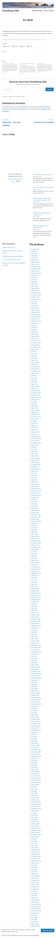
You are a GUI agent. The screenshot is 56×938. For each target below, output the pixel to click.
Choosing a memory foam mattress (12, 256)
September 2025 (36, 273)
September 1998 (36, 911)
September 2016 (36, 495)
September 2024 (36, 299)
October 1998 (35, 909)
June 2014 (34, 554)
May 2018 (34, 451)
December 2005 (36, 776)
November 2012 (36, 595)
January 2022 (35, 364)
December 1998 (36, 904)
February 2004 (35, 824)
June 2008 (34, 710)
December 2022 (36, 340)
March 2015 (34, 534)
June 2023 (34, 327)
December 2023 (36, 314)
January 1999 (35, 902)
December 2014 (36, 541)
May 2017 (34, 478)
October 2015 (35, 519)
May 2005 (34, 791)
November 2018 (36, 438)
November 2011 (36, 621)
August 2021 (35, 373)
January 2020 (35, 412)
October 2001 (35, 880)
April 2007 (34, 741)
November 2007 (36, 726)
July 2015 (34, 525)
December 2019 (36, 414)
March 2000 (34, 885)
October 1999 (35, 887)
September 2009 (36, 678)
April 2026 (34, 258)
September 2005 (36, 782)
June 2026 (34, 253)
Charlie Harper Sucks (8, 247)
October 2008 (35, 702)
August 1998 (35, 913)
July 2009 (34, 682)
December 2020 (36, 391)
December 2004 (36, 802)
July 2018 (34, 447)
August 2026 (35, 249)
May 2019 (34, 425)
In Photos (23, 109)
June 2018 (34, 449)
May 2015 (34, 530)
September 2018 (36, 443)
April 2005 (34, 793)
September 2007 (36, 730)
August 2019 (35, 419)
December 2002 (36, 854)
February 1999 (35, 900)
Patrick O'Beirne (37, 174)
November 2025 (36, 269)
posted (7, 31)
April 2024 (34, 306)
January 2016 (35, 512)
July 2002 (34, 865)
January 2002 (35, 878)
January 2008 (35, 721)
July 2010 (34, 656)
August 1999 (35, 889)
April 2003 (34, 845)
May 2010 (34, 660)
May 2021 (34, 380)
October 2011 (35, 623)
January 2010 (35, 669)
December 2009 (36, 671)
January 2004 (35, 826)
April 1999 (34, 898)
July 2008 (34, 708)
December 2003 (36, 828)
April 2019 (34, 428)
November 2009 (36, 673)
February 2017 (35, 484)
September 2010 (36, 652)
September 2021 (36, 371)
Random (51, 10)
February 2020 (35, 410)
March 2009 (34, 691)
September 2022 (36, 347)
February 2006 (35, 771)
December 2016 (36, 488)
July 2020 (34, 401)
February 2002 (35, 876)
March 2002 (34, 874)
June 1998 (34, 917)
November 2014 (36, 543)
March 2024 (34, 308)
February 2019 (35, 432)
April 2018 (34, 454)
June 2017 (34, 475)
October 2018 (35, 441)
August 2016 (35, 497)
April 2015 (34, 532)
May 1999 (34, 895)
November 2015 (36, 517)
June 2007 (34, 737)
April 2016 (34, 506)
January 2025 (35, 290)
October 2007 (35, 728)
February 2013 (35, 589)
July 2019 (34, 421)
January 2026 (35, 264)
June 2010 (34, 658)
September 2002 (36, 861)
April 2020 (34, 406)
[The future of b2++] (45, 68)
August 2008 (35, 706)
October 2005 (35, 780)
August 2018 (35, 445)
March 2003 (34, 848)
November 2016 (36, 491)
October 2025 (35, 271)
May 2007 (34, 739)
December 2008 (36, 697)
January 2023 (35, 338)
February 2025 (35, 288)
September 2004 (36, 808)
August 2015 (35, 523)
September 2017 (36, 469)
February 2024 (35, 310)
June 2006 (34, 763)
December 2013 (36, 567)
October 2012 (35, 597)
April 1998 (34, 922)
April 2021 (34, 382)
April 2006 (34, 767)
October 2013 (35, 571)
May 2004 (34, 817)
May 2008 (34, 713)
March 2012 (34, 613)
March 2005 (34, 795)
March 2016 (34, 508)
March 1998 (34, 924)
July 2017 (34, 473)
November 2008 (36, 700)
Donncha (6, 96)
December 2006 (36, 750)
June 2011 (34, 632)
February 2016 (35, 510)
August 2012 (35, 602)
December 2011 (36, 619)
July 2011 (34, 630)
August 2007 (35, 732)
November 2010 (36, 647)
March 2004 (34, 821)
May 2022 (34, 356)
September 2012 (36, 599)
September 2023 (36, 321)
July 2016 (34, 499)
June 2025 (34, 280)
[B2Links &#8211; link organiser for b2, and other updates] (28, 69)
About (46, 10)
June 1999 (34, 893)
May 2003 (34, 843)
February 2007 (35, 745)
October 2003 (35, 832)
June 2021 (34, 377)
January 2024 (35, 312)
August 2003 (35, 837)
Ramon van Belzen (37, 187)
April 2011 (34, 636)
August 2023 (35, 323)
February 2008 (35, 719)
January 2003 (35, 852)
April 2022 (34, 358)
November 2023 (36, 317)
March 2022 (34, 360)
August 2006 (35, 758)
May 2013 (34, 582)
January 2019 (35, 434)
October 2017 (35, 467)
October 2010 (35, 650)
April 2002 (34, 872)
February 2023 (35, 336)
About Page (36, 935)
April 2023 (34, 332)
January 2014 (35, 565)
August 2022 (35, 349)
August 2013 (35, 576)
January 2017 (35, 486)
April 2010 (34, 663)
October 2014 (35, 545)
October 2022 (35, 345)
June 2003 (34, 841)
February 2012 (35, 615)
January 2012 (35, 617)
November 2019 (36, 417)
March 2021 (34, 384)
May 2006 (34, 765)
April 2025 (34, 284)
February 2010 (35, 667)
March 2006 (34, 769)
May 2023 (34, 330)
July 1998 (34, 915)
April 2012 (34, 610)
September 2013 (36, 573)
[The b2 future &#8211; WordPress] (11, 68)
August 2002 (35, 863)
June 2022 (34, 354)
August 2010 (35, 654)
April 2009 (34, 689)
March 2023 (34, 334)
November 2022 (36, 343)
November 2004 (36, 804)
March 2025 (34, 286)
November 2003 (36, 830)
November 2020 (36, 393)
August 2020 (35, 399)
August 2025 (35, 275)
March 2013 (34, 586)
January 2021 (35, 388)
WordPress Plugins (37, 10)
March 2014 (34, 560)
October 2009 (35, 676)
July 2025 (34, 277)
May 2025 (34, 282)
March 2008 (34, 717)
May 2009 (34, 687)
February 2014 (35, 562)
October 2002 (35, 858)
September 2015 (36, 521)
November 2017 (36, 465)
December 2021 (36, 367)
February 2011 (35, 641)
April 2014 (34, 558)
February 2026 (35, 262)
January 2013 (35, 591)
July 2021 (34, 375)
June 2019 (34, 423)
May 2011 (34, 634)
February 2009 (35, 693)
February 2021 (35, 386)
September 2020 (36, 397)
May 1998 (34, 919)
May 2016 (34, 504)
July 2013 (34, 578)
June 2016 (34, 502)
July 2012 (34, 604)
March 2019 (34, 430)
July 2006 (34, 761)
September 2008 (36, 704)
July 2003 (34, 839)
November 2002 (36, 856)
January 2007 (35, 747)
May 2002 (34, 869)
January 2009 (35, 695)
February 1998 (35, 926)
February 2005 (35, 798)
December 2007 (36, 724)
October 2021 (35, 369)
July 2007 (34, 734)
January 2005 (35, 800)
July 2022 (34, 351)
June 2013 (34, 580)
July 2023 (34, 325)
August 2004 (35, 811)
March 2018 (34, 456)
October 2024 (35, 297)
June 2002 (34, 867)
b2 (20, 96)
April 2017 (34, 480)
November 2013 (36, 569)
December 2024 (36, 293)
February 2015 (35, 536)
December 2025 (36, 266)
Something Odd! (10, 10)
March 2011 (34, 639)
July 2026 (34, 251)
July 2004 (34, 813)
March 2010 (34, 665)
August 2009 (35, 680)
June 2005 (34, 789)
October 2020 (35, 395)
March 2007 (34, 743)
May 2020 (34, 404)
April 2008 (34, 715)
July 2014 (34, 552)
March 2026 (34, 260)
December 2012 (36, 593)
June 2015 (34, 528)
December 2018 (36, 436)
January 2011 (35, 643)
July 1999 (34, 891)
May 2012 (34, 608)
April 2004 (34, 819)
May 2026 (34, 256)
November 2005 (36, 778)
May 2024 (34, 303)
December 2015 (36, 515)
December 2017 (36, 462)
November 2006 (36, 752)
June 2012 (34, 606)
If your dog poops (47, 174)
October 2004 (35, 806)
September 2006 (36, 756)
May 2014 (34, 556)
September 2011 (36, 626)
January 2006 (35, 774)
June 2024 (34, 301)
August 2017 (35, 471)
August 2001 (35, 882)
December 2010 (36, 645)
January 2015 (35, 539)
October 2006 (35, 754)
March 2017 (34, 482)
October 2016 (35, 493)
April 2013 (34, 584)
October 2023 (35, 319)
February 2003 (35, 850)
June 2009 (34, 684)
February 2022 (35, 362)
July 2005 (34, 787)
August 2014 (35, 549)
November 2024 (36, 295)
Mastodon (45, 109)
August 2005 (35, 784)
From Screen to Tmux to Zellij (11, 259)
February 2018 (35, 458)
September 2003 (36, 835)
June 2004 (34, 815)
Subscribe (49, 89)
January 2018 (35, 460)
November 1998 (36, 906)
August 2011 (35, 628)
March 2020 (34, 408)
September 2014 (36, 547)
